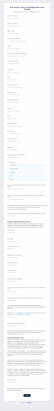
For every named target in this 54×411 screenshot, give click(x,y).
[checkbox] (27, 165)
